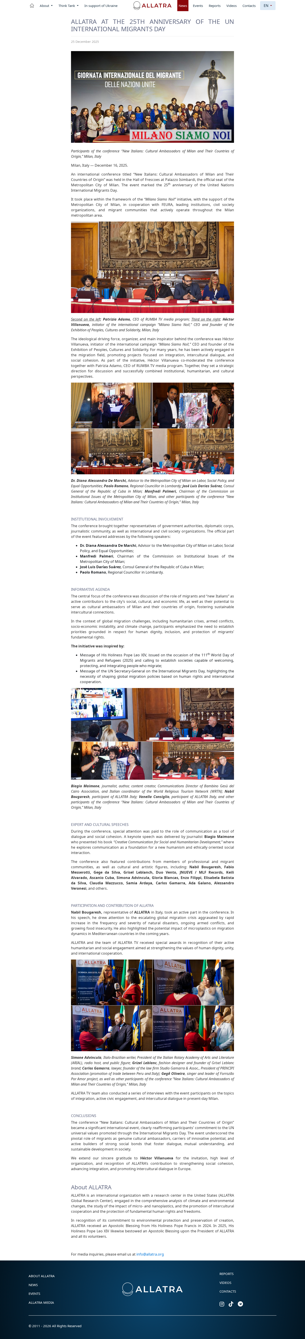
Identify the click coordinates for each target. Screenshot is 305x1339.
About (45, 5)
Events (198, 5)
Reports (215, 5)
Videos (231, 5)
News (183, 5)
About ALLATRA (42, 1276)
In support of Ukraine (100, 5)
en (266, 5)
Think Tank (67, 5)
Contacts (249, 5)
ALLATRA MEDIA (41, 1302)
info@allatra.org (150, 1254)
